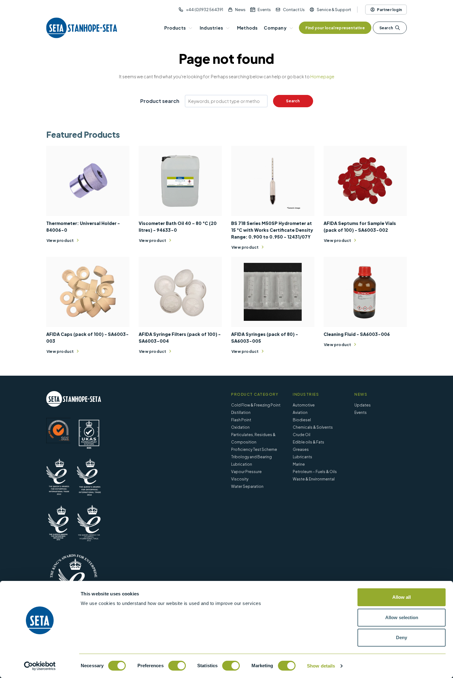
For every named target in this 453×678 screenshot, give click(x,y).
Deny (401, 637)
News (240, 9)
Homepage (322, 76)
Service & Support (334, 9)
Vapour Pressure (246, 471)
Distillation (241, 412)
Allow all (401, 597)
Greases (301, 449)
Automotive (304, 405)
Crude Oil (301, 434)
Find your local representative (335, 28)
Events (264, 9)
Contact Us (294, 9)
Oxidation (240, 427)
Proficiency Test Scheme (254, 449)
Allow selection (401, 617)
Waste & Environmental (314, 479)
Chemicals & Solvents (313, 427)
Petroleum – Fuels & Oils (315, 471)
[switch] (177, 666)
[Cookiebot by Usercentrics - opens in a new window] (40, 666)
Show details (321, 665)
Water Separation (247, 486)
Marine (299, 464)
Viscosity (239, 479)
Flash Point (241, 420)
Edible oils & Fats (308, 442)
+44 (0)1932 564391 (204, 9)
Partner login (389, 9)
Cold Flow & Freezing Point (255, 405)
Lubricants (302, 457)
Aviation (300, 412)
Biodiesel (302, 420)
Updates (362, 405)
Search (386, 28)
